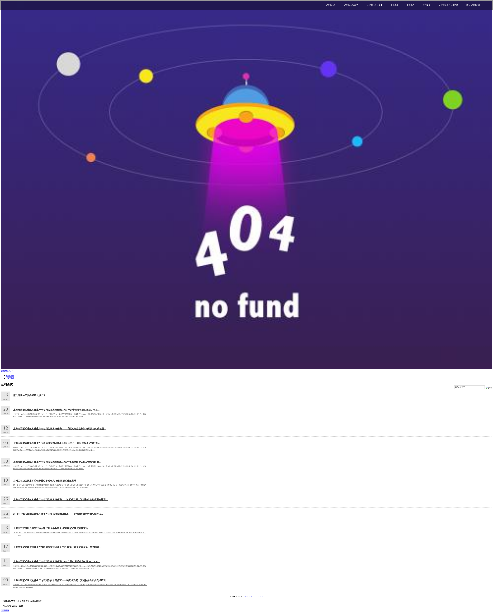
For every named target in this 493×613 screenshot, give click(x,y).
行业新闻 (10, 375)
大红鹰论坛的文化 (374, 5)
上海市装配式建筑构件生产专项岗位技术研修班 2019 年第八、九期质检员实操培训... (56, 443)
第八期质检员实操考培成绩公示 (29, 395)
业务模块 (394, 5)
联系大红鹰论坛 (473, 5)
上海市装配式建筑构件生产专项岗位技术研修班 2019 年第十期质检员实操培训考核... (56, 409)
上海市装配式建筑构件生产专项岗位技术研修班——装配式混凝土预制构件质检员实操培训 (59, 580)
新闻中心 (410, 5)
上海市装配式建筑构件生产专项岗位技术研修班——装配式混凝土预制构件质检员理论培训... (60, 499)
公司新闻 (10, 378)
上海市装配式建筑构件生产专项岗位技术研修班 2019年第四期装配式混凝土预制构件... (57, 462)
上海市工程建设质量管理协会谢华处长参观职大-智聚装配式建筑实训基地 (50, 528)
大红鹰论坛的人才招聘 (448, 5)
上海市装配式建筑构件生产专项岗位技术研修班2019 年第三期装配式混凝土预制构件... (57, 547)
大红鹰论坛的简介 (351, 5)
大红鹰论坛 (330, 5)
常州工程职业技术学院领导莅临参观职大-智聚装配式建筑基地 (44, 480)
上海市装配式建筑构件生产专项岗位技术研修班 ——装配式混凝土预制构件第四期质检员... (59, 428)
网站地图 (5, 610)
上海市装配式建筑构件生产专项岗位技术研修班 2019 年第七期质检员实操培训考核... (56, 561)
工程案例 (426, 5)
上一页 (245, 596)
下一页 (251, 596)
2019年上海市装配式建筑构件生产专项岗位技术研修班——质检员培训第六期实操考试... (58, 514)
